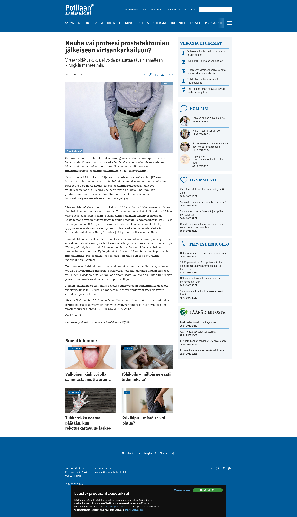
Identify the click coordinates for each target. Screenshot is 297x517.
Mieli (183, 23)
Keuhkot (84, 23)
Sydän (69, 23)
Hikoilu (128, 349)
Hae (193, 9)
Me (144, 9)
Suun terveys (75, 349)
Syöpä (98, 23)
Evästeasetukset (182, 490)
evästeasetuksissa (134, 509)
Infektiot (114, 23)
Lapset (195, 23)
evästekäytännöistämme (117, 506)
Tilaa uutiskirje (177, 9)
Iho (172, 23)
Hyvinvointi (213, 23)
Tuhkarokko (74, 392)
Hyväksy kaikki (207, 490)
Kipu (128, 23)
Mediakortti (132, 9)
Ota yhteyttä (157, 9)
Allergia (159, 23)
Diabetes (142, 23)
